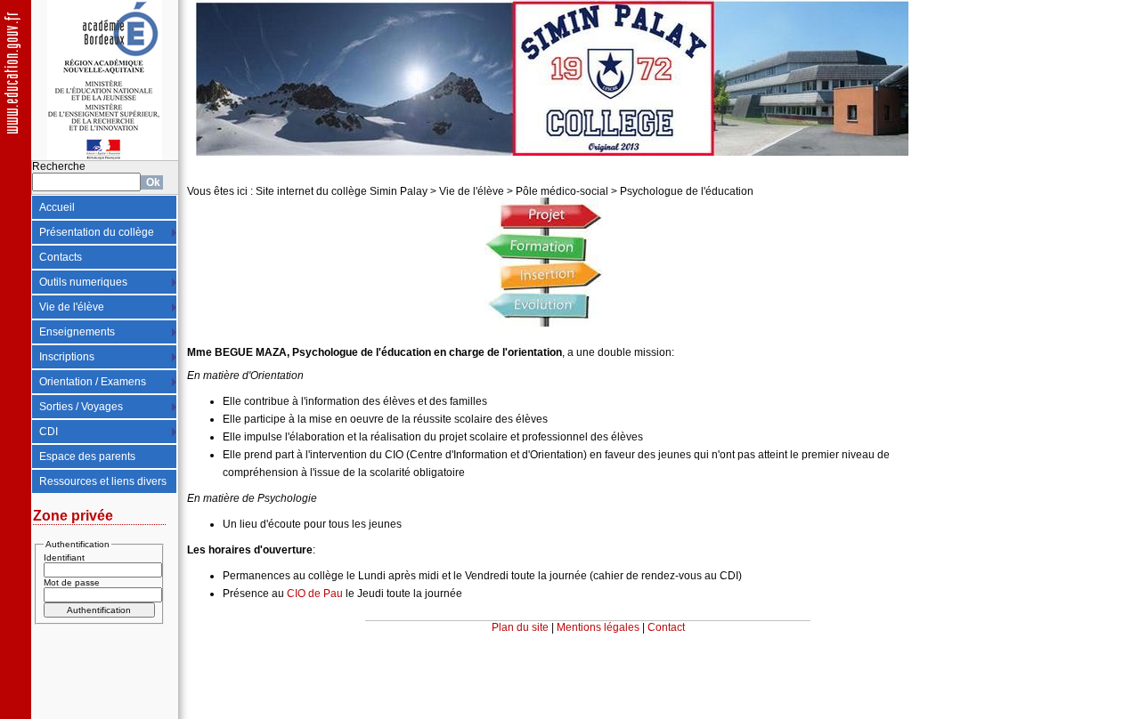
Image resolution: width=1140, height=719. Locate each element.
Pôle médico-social (562, 191)
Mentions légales (598, 627)
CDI (48, 431)
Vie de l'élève (71, 307)
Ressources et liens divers (103, 481)
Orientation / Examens (92, 382)
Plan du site (520, 627)
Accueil (57, 207)
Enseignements (77, 332)
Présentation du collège (96, 232)
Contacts (60, 257)
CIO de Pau (313, 593)
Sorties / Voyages (81, 406)
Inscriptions (66, 357)
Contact (666, 627)
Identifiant (64, 557)
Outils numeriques (83, 282)
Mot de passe (72, 582)
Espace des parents (87, 456)
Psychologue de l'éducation (686, 191)
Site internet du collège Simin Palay (342, 191)
